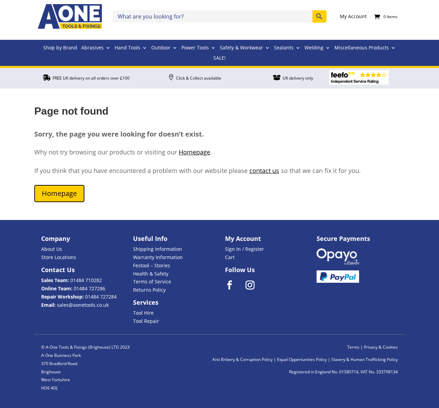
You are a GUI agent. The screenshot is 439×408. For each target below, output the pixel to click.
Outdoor (160, 48)
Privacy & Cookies (381, 347)
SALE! (219, 58)
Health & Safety (150, 273)
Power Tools (195, 48)
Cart (230, 257)
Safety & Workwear (241, 48)
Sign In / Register (244, 249)
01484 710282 (86, 280)
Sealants (284, 48)
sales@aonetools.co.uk (83, 305)
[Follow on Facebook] (234, 285)
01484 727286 (89, 288)
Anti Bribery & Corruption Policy (242, 359)
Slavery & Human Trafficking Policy (364, 359)
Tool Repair (146, 321)
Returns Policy (149, 290)
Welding (314, 48)
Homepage (194, 152)
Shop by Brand (60, 48)
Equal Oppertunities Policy (302, 359)
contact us (264, 170)
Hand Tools (127, 48)
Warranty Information (158, 257)
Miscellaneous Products (361, 48)
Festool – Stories (151, 265)
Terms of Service (152, 281)
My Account (353, 17)
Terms (353, 347)
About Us (51, 249)
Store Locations (58, 257)
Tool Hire (143, 313)
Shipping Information (157, 249)
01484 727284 (101, 296)
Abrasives (92, 48)
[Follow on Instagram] (254, 285)
